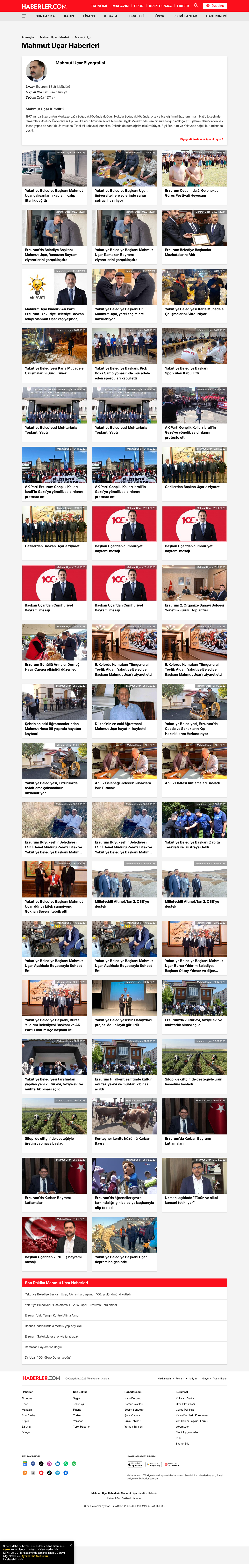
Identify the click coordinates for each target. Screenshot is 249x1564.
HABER (183, 6)
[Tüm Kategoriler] (24, 16)
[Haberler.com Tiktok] (49, 1473)
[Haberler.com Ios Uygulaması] (135, 1465)
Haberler (27, 1391)
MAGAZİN (120, 6)
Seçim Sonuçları (134, 1409)
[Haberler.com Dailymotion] (66, 1473)
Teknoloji (78, 1404)
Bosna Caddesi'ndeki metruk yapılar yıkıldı (53, 1326)
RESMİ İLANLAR (185, 16)
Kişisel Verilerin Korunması (192, 1415)
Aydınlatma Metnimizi (34, 1556)
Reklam (180, 1378)
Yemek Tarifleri (133, 1426)
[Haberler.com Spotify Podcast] (74, 1464)
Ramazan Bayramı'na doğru (43, 1347)
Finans (77, 1409)
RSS (178, 1437)
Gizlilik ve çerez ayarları (97, 1505)
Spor (25, 1404)
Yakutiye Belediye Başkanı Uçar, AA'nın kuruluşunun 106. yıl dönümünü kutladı (78, 1294)
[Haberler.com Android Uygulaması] (153, 1465)
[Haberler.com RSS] (25, 1473)
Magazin (27, 1409)
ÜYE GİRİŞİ (218, 5)
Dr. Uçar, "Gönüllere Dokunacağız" (48, 1357)
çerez (6, 1549)
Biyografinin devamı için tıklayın (200, 139)
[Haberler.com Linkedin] (57, 1464)
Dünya (26, 1432)
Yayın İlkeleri (220, 1378)
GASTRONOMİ (216, 16)
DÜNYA (158, 16)
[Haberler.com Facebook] (33, 1464)
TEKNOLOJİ (135, 16)
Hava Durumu (132, 1398)
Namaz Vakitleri (133, 1404)
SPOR (139, 6)
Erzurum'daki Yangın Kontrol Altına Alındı (52, 1315)
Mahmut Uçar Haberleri (54, 37)
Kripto (25, 1421)
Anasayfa (28, 37)
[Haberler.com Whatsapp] (66, 1464)
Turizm (77, 1415)
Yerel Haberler (82, 1426)
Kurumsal (182, 1391)
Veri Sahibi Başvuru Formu (192, 1421)
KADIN (69, 16)
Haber (110, 1498)
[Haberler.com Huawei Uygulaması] (172, 1465)
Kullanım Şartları (185, 1398)
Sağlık (76, 1398)
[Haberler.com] (41, 1378)
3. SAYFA (110, 16)
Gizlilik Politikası (185, 1404)
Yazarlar (78, 1421)
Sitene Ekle (182, 1443)
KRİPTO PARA (160, 6)
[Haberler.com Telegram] (57, 1473)
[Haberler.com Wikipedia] (33, 1473)
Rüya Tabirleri (132, 1421)
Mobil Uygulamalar (187, 1432)
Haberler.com (132, 1391)
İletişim (193, 1378)
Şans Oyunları (132, 1415)
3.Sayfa (26, 1426)
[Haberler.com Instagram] (49, 1464)
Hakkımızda (164, 1378)
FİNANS (89, 16)
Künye (205, 1378)
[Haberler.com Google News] (25, 1464)
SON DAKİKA (45, 16)
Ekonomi (27, 1398)
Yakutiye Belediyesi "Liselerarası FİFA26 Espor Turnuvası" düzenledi (71, 1305)
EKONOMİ (99, 6)
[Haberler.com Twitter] (41, 1464)
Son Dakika (28, 1415)
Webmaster (183, 1426)
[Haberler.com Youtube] (41, 1473)
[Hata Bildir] (117, 1505)
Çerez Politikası (185, 1409)
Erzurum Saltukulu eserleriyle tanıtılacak (51, 1336)
